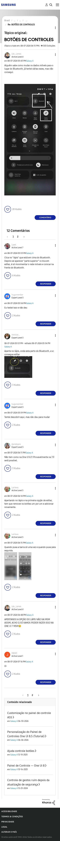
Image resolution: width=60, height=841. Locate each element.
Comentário (45, 217)
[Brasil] (8, 4)
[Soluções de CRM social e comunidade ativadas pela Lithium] (48, 801)
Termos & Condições (12, 816)
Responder (45, 284)
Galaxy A (29, 61)
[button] (51, 54)
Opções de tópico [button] (51, 28)
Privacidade (7, 822)
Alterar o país (9, 832)
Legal (4, 827)
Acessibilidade (9, 811)
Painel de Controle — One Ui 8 (26, 765)
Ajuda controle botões (20, 751)
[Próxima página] (23, 236)
